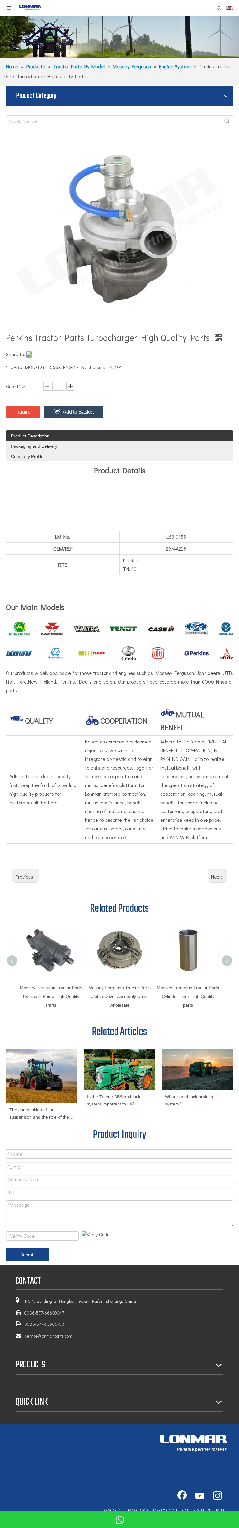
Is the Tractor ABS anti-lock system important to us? (113, 1100)
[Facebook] (182, 1496)
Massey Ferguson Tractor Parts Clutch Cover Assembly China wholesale (119, 996)
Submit (27, 1254)
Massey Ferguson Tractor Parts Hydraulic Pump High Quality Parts (51, 996)
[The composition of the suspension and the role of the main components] (41, 1076)
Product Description (30, 435)
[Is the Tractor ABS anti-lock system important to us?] (119, 1069)
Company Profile (27, 456)
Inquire (22, 411)
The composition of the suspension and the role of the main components (39, 1114)
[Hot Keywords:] (227, 121)
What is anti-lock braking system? (189, 1100)
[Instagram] (217, 1496)
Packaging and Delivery (34, 446)
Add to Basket (78, 411)
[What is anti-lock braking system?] (197, 1069)
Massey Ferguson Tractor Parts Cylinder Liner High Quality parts (188, 996)
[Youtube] (199, 1496)
